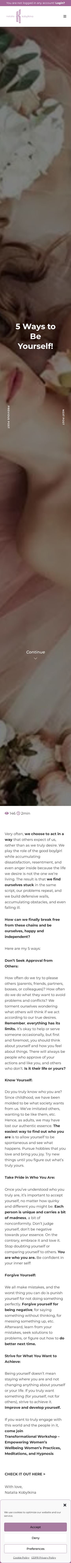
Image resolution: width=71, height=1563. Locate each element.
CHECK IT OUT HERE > (25, 1474)
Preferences (36, 1549)
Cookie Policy (21, 1557)
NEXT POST (63, 417)
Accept (35, 1527)
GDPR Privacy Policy (43, 1557)
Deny (35, 1538)
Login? (60, 3)
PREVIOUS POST (8, 417)
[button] (65, 1505)
